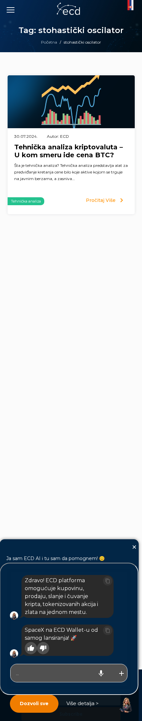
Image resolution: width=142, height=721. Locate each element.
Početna (49, 42)
